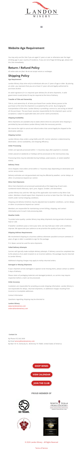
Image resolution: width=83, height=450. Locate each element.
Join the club (41, 383)
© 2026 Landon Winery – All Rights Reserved (41, 442)
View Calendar (41, 374)
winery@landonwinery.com (25, 341)
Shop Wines (41, 365)
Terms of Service (41, 448)
